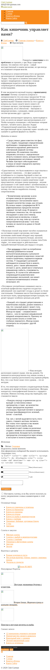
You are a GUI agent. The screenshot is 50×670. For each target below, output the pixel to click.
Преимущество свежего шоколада (21, 636)
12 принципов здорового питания (21, 633)
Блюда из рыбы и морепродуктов (20, 516)
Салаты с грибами (14, 539)
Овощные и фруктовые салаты (19, 542)
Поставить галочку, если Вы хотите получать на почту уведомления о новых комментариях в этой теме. (23, 496)
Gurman (6, 2)
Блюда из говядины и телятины (20, 507)
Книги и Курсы (13, 16)
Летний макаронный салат (17, 640)
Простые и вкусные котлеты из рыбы (17, 625)
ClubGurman (8, 40)
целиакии (16, 249)
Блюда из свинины (14, 512)
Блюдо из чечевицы (14, 643)
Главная (9, 11)
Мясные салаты (13, 535)
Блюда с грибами (13, 519)
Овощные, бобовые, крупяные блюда (22, 521)
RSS (11, 649)
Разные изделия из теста (16, 555)
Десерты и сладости (15, 562)
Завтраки (10, 526)
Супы (8, 523)
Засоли (9, 546)
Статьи (9, 13)
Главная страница (26, 40)
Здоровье (16, 446)
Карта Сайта (11, 18)
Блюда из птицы (13, 514)
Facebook (5, 649)
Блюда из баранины (14, 509)
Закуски (9, 544)
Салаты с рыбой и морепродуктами (21, 537)
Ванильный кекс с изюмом (18, 638)
